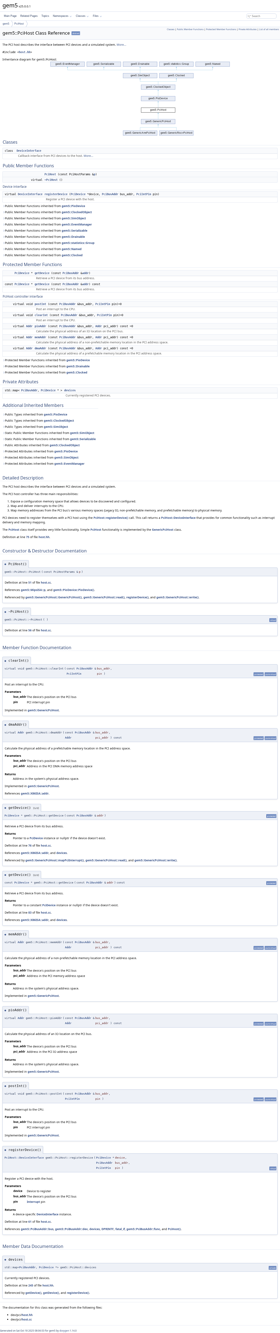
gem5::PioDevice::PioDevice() (73, 590)
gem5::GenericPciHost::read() (104, 597)
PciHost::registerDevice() (110, 518)
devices (70, 390)
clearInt (41, 315)
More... (121, 45)
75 (27, 537)
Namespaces (60, 15)
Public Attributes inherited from (42, 445)
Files (96, 15)
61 (30, 1222)
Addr (29, 326)
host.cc (46, 582)
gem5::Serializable (74, 230)
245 (30, 1285)
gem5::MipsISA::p (33, 590)
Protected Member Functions (221, 29)
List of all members (269, 29)
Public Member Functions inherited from (45, 206)
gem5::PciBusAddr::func (143, 1229)
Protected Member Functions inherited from (47, 360)
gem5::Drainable (73, 237)
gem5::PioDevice (73, 206)
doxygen (64, 1330)
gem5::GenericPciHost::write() (177, 597)
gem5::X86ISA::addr (35, 793)
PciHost (19, 23)
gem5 (6, 23)
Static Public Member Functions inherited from (49, 433)
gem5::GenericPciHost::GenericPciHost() (53, 597)
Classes (80, 15)
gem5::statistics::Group (78, 243)
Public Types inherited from (36, 414)
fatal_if (120, 1229)
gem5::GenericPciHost (43, 710)
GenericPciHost (162, 530)
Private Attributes (248, 29)
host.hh (24, 52)
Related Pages (29, 15)
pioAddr (40, 326)
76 (30, 845)
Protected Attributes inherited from (41, 451)
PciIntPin (143, 194)
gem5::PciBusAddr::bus (37, 1229)
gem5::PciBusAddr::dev (71, 1229)
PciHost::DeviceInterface (178, 518)
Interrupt (33, 1202)
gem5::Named (72, 249)
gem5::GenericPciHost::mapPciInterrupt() (54, 860)
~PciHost (51, 179)
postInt (40, 304)
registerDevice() (137, 597)
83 (30, 912)
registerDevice (55, 194)
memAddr (40, 337)
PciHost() (174, 1229)
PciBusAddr (110, 194)
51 (30, 582)
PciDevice (78, 194)
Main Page (10, 15)
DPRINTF (107, 1229)
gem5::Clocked (72, 255)
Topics (45, 15)
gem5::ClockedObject (77, 212)
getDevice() (33, 1293)
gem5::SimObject (74, 218)
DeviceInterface (29, 150)
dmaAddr (40, 348)
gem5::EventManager (77, 224)
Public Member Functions (190, 29)
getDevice (42, 273)
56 (30, 630)
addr (85, 273)
